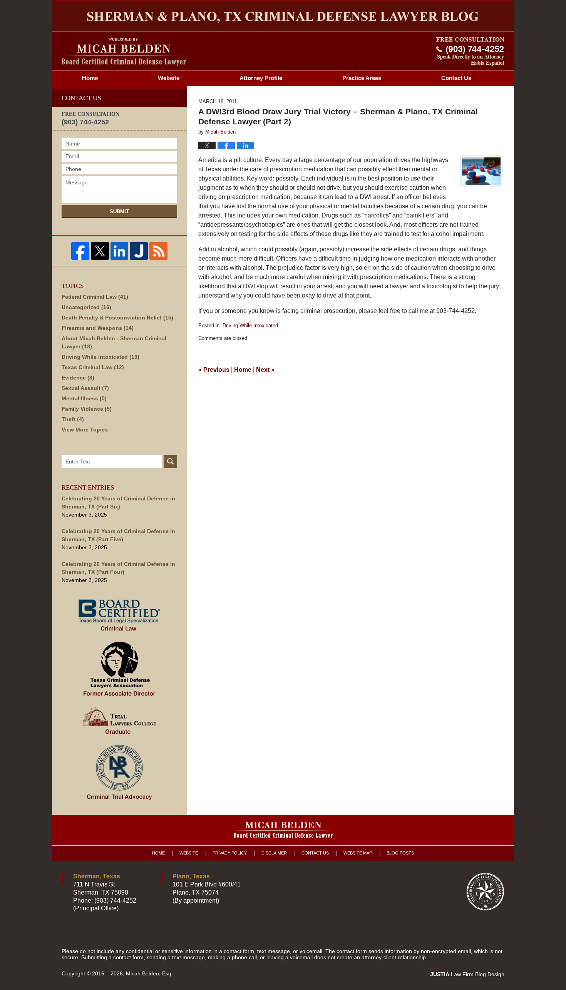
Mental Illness (84, 398)
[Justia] (139, 251)
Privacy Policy (230, 853)
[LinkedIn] (119, 251)
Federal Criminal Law (95, 297)
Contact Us (315, 853)
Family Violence (87, 409)
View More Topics (85, 429)
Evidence (78, 378)
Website (168, 78)
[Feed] (158, 251)
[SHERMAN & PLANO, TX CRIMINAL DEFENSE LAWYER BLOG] (283, 16)
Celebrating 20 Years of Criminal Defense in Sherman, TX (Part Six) (118, 502)
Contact (456, 78)
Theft (73, 419)
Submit (119, 211)
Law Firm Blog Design (467, 974)
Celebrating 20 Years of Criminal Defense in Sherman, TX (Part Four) (118, 568)
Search (170, 461)
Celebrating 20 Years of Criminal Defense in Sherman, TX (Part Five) (118, 535)
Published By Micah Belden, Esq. (470, 51)
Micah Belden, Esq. (149, 973)
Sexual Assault (85, 388)
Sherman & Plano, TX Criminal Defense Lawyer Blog (124, 52)
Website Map (357, 853)
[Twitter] (100, 251)
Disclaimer (274, 853)
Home (90, 78)
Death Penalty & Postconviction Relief (117, 317)
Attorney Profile (260, 78)
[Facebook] (80, 251)
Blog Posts (400, 853)
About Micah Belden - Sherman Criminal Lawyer (114, 342)
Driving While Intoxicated (250, 325)
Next (265, 369)
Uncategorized (86, 307)
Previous (213, 369)
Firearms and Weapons (98, 328)
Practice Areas (361, 78)
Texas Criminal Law (93, 367)
